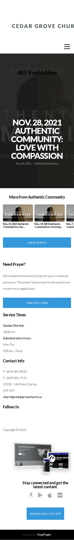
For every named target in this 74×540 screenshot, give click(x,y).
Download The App (45, 514)
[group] (18, 217)
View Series (37, 243)
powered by (37, 534)
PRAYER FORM (37, 303)
